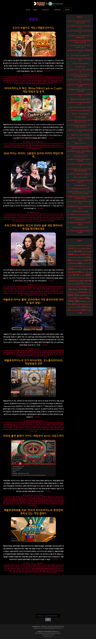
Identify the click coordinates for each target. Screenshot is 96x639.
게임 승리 (17, 565)
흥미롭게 (55, 572)
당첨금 (7, 78)
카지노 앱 (75, 307)
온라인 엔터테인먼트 (34, 293)
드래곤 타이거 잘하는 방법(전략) (80, 63)
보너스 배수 (31, 80)
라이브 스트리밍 (27, 78)
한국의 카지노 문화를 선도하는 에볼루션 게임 (80, 174)
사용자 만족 (52, 290)
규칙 (35, 143)
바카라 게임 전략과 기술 (80, 185)
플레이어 (23, 83)
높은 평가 (58, 565)
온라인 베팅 (82, 292)
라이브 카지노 (41, 78)
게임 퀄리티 (60, 286)
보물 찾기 (45, 80)
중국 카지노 (30, 221)
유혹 (10, 570)
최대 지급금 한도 (51, 570)
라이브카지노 (18, 145)
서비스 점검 (52, 217)
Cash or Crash (8, 143)
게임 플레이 (6, 288)
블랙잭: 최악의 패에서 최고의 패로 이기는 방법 (80, 107)
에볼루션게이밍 (10, 82)
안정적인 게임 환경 (32, 291)
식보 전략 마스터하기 (80, 66)
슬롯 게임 (17, 291)
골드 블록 (53, 77)
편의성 (31, 355)
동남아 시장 (25, 215)
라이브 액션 (34, 78)
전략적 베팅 (51, 502)
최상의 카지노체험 (12, 429)
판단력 (24, 355)
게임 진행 (47, 422)
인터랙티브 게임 (37, 502)
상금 (40, 145)
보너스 (83, 275)
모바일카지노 (88, 266)
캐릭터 (44, 429)
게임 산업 (49, 286)
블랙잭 (37, 145)
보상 (49, 80)
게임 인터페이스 (37, 497)
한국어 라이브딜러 (34, 572)
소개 (5, 568)
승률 (54, 145)
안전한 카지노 (80, 286)
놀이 (40, 350)
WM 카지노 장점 (46, 214)
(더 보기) (47, 71)
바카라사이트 (48, 634)
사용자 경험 (32, 217)
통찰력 (20, 355)
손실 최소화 (82, 278)
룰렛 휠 (35, 500)
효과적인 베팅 (49, 83)
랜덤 (46, 78)
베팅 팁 (81, 275)
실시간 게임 (27, 427)
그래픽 (33, 288)
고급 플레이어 (6, 498)
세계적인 (10, 427)
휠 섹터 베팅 (33, 505)
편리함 (28, 355)
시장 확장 (12, 219)
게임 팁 (82, 251)
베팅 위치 (8, 80)
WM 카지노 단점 (29, 214)
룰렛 (23, 145)
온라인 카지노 (26, 82)
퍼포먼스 (39, 503)
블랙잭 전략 (71, 278)
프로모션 (79, 310)
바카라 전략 (86, 269)
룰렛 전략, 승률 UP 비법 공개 (80, 177)
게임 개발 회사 (43, 286)
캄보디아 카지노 (44, 221)
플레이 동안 (15, 572)
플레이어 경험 (45, 503)
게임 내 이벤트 (34, 422)
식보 (16, 219)
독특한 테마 (53, 288)
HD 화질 (7, 214)
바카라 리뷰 (26, 217)
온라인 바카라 (35, 219)
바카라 (26, 145)
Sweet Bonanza (20, 286)
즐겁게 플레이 (55, 82)
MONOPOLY (8, 422)
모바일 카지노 (82, 266)
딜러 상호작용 (50, 143)
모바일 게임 (23, 290)
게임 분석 (7, 215)
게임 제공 (54, 286)
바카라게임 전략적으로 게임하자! (80, 227)
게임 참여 (23, 565)
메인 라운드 (57, 78)
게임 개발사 (83, 245)
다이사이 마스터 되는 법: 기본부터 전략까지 (80, 110)
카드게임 (83, 298)
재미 (45, 354)
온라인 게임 (20, 147)
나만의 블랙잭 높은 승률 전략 (80, 156)
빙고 (42, 290)
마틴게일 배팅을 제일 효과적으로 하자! (80, 188)
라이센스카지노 (45, 9)
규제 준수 (29, 288)
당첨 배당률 (38, 498)
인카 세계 (33, 82)
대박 (17, 424)
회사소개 (28, 9)
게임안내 (35, 9)
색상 (38, 352)
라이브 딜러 (20, 78)
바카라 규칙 (80, 269)
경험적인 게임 (59, 497)
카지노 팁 (87, 307)
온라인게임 (89, 289)
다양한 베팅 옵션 (22, 498)
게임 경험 (10, 77)
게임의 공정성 (13, 288)
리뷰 (21, 566)
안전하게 (33, 568)
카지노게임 (82, 301)
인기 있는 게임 (14, 570)
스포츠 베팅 (86, 278)
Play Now (67, 9)
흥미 (49, 355)
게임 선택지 (41, 422)
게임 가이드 (73, 245)
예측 (53, 568)
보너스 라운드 (14, 80)
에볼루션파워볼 (48, 568)
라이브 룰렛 (56, 350)
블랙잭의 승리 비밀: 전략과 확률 (80, 211)
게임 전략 (25, 77)
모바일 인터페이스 (12, 217)
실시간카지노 (74, 286)
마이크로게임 (49, 633)
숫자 (40, 352)
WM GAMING (13, 214)
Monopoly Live (16, 422)
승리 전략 (88, 281)
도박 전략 (87, 254)
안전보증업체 (57, 9)
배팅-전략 (75, 272)
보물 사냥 (39, 80)
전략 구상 (24, 570)
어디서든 (59, 352)
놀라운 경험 (12, 424)
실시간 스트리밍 (22, 219)
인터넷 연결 (38, 354)
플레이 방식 (22, 572)
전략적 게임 (44, 502)
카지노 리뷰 (77, 304)
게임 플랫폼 (16, 350)
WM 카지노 (21, 214)
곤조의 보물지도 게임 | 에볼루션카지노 (33, 28)
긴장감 (38, 143)
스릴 (57, 80)
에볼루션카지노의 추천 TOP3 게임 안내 (80, 135)
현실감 (43, 572)
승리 (57, 145)
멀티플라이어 (51, 78)
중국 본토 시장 (23, 221)
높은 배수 (58, 77)
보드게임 (20, 426)
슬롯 (8, 219)
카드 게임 (34, 147)
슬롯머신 (72, 281)
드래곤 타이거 (31, 215)
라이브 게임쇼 (13, 78)
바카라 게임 (19, 217)
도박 (83, 254)
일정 (42, 354)
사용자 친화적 (39, 217)
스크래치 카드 (11, 291)
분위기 (33, 145)
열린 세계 (16, 82)
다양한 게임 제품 (46, 288)
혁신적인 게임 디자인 (38, 295)
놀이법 (42, 143)
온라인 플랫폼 (31, 354)
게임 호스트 (53, 422)
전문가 (49, 82)
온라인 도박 (70, 292)
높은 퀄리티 (53, 565)
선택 (48, 145)
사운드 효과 (43, 426)
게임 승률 (12, 565)
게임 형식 (20, 143)
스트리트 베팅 (56, 500)
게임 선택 (71, 251)
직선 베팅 (16, 503)
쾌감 (57, 570)
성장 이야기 (59, 290)
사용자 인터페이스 (26, 352)
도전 (45, 143)
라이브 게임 (50, 350)
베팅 (4, 80)
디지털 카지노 (60, 288)
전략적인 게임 (30, 570)
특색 (59, 147)
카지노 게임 (40, 147)
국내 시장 (19, 215)
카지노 (87, 298)
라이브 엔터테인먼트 (13, 500)
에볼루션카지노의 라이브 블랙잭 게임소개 (80, 99)
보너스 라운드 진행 (23, 80)
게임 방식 (15, 143)
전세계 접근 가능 (10, 503)
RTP (6, 77)
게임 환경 (22, 350)
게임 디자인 (79, 248)
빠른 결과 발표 (31, 566)
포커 (49, 221)
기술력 (37, 288)
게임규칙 (39, 565)
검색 (48, 613)
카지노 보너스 (84, 304)
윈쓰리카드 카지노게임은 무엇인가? (80, 114)
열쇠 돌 (21, 82)
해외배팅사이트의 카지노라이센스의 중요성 (80, 214)
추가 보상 (20, 429)
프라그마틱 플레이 (28, 295)
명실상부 (48, 424)
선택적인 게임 (54, 566)
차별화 (30, 147)
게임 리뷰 (84, 248)
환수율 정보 (42, 83)
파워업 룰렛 (34, 503)
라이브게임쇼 (11, 145)
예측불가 (15, 147)
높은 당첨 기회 (14, 498)
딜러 (46, 350)
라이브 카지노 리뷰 (54, 215)
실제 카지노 (53, 352)
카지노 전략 (81, 307)
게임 (69, 245)
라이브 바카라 (38, 215)
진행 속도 (44, 570)
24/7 (6, 497)
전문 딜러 (56, 293)
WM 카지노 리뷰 (37, 214)
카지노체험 (39, 429)
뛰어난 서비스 (6, 290)
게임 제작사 (13, 215)
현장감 (33, 83)
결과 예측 (25, 143)
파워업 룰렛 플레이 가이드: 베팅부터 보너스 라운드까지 (33, 436)
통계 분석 (18, 83)
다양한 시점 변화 (31, 498)
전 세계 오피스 (49, 293)
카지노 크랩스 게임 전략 (80, 117)
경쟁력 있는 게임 (52, 497)
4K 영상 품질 (11, 497)
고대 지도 (39, 77)
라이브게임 (36, 424)
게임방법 (58, 422)
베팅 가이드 (84, 272)
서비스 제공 (58, 217)
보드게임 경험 (26, 426)
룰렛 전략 (83, 263)
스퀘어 (60, 80)
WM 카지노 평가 (55, 214)
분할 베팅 (43, 500)
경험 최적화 (6, 424)
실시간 (60, 145)
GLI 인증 (7, 286)
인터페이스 (44, 82)
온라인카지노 (84, 295)
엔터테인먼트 (22, 502)
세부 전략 (60, 566)
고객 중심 (19, 288)
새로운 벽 (52, 80)
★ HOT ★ (32, 75)
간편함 (6, 350)
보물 (36, 80)
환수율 (37, 83)
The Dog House (29, 286)
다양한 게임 (79, 254)
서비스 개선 (45, 217)
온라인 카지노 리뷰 (51, 219)
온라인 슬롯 (26, 293)
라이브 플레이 (22, 500)
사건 (39, 426)
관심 (32, 143)
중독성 (35, 570)
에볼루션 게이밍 (87, 286)
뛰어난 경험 (10, 566)
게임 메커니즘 (29, 497)
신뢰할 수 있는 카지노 (72, 283)
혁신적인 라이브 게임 (54, 503)
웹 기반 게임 (43, 293)
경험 (36, 77)
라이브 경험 (21, 424)
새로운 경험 (49, 426)
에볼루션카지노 (8, 147)
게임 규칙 (23, 497)
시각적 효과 (21, 427)
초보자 (56, 354)
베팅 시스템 (88, 272)
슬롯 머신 (77, 281)
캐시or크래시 (54, 147)
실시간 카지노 (15, 502)
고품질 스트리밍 (32, 350)
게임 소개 (20, 77)
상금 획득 (44, 145)
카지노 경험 (71, 304)
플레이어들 (28, 83)
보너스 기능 (33, 290)
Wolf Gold (36, 286)
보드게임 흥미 (34, 426)
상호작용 (34, 352)
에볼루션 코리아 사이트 (80, 143)
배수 (62, 78)
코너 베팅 (28, 503)
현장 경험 (39, 355)
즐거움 (58, 427)
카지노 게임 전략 (88, 301)
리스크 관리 (87, 263)
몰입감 (8, 352)
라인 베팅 (28, 500)
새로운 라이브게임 (57, 426)
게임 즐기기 (31, 77)
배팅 (70, 272)
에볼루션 (39, 427)
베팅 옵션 (13, 352)
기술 (37, 350)
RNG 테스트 (13, 286)
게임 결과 (23, 422)
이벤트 (51, 427)
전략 (27, 147)
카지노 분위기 (47, 147)
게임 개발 (78, 245)
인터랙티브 (38, 82)
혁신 (35, 355)
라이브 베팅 (57, 498)
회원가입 (39, 148)
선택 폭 (49, 566)
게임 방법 (15, 77)
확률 (80, 313)
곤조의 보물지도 (46, 77)
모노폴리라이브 (54, 424)
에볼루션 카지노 (10, 354)
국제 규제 (24, 288)
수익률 (7, 568)
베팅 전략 (76, 275)
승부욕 (14, 568)
